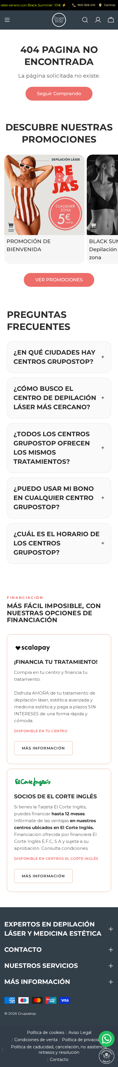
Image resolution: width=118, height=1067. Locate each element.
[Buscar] (85, 20)
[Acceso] (98, 20)
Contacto (59, 1059)
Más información (43, 748)
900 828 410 (86, 5)
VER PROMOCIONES (59, 279)
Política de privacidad (83, 1039)
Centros (109, 5)
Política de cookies (45, 1032)
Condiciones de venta (36, 1039)
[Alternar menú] (7, 20)
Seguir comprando (59, 93)
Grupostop (27, 1013)
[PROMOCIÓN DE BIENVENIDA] (44, 195)
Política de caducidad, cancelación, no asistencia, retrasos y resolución (59, 1049)
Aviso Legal (79, 1032)
